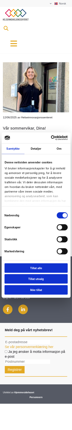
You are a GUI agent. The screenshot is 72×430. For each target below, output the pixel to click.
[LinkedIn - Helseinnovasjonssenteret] (23, 309)
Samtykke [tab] (13, 148)
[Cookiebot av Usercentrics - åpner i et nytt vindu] (51, 137)
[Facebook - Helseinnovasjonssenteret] (7, 309)
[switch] (62, 227)
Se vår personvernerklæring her (29, 347)
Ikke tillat (36, 289)
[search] (6, 28)
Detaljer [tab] (36, 148)
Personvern (36, 397)
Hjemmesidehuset (24, 392)
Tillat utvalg (36, 279)
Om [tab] (59, 148)
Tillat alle (36, 268)
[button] (18, 44)
